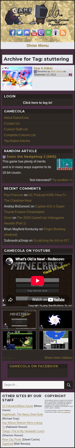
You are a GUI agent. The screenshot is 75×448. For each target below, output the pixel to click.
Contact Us (12, 123)
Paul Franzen (13, 195)
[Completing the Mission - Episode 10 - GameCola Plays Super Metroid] (56, 319)
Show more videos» (58, 357)
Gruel (8, 217)
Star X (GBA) (43, 68)
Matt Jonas (57, 71)
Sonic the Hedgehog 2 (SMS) (31, 157)
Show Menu (37, 45)
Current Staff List (16, 129)
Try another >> (62, 180)
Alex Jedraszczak (65, 412)
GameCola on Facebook (33, 366)
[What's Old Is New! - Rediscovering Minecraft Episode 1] (19, 319)
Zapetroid (7, 443)
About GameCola (16, 117)
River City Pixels (12, 439)
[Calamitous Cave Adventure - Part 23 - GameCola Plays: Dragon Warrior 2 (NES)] (56, 340)
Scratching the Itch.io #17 (51, 240)
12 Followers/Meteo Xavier (17, 405)
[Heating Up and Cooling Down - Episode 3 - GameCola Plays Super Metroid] (19, 340)
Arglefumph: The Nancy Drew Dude (22, 414)
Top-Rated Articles (17, 141)
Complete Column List (20, 135)
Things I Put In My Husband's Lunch (23, 431)
